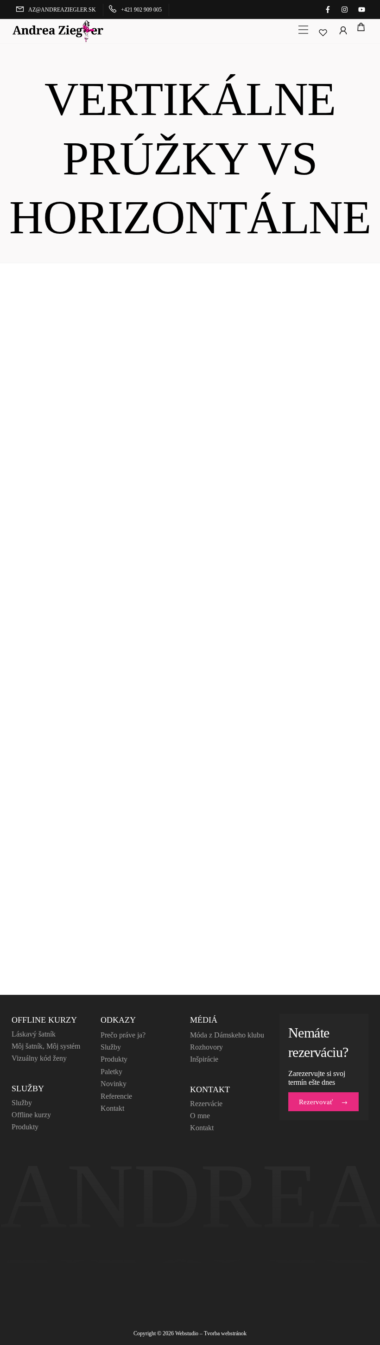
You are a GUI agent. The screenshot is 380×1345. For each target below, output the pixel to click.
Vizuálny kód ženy (39, 1058)
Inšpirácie (204, 1059)
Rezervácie (206, 1104)
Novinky (114, 1084)
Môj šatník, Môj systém (46, 1046)
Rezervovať (316, 1102)
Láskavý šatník (34, 1034)
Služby (22, 1103)
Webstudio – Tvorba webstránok (211, 1333)
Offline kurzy (31, 1115)
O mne (200, 1116)
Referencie (116, 1096)
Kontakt (112, 1108)
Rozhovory (206, 1047)
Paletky (111, 1072)
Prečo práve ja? (123, 1035)
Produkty (25, 1127)
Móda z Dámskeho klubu (227, 1035)
